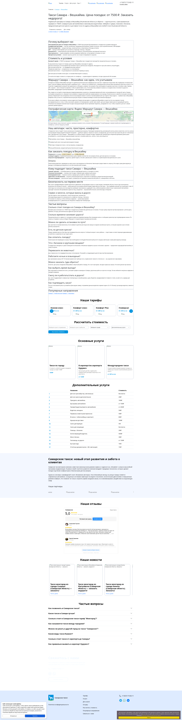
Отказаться (13, 716)
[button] (51, 311)
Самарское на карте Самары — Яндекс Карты (91, 552)
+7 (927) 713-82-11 (127, 2)
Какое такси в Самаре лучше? (61, 613)
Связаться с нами (88, 713)
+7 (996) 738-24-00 (64, 31)
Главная (50, 9)
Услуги (67, 3)
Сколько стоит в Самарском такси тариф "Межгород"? (72, 618)
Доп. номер (67, 29)
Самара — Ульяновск (68, 293)
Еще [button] (78, 3)
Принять (35, 716)
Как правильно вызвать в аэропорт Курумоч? (68, 644)
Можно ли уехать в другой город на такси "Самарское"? (73, 629)
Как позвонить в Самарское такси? (64, 608)
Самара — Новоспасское (55, 293)
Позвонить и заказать (55, 29)
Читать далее (54, 593)
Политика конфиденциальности (58, 704)
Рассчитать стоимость (58, 332)
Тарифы (61, 3)
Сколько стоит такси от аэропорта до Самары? (69, 639)
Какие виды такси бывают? (60, 634)
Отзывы (85, 705)
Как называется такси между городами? (66, 623)
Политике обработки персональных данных (151, 715)
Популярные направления (91, 710)
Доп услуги (73, 3)
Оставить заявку (124, 4)
